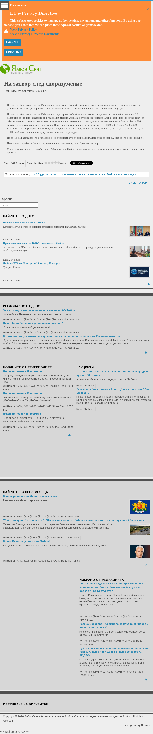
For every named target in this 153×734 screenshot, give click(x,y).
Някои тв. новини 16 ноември (22, 393)
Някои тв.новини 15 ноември (22, 414)
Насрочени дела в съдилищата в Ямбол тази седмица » (99, 174)
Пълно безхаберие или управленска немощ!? (33, 323)
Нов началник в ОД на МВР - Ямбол (24, 222)
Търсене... (8, 199)
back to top (138, 183)
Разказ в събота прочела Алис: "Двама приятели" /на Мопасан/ (112, 391)
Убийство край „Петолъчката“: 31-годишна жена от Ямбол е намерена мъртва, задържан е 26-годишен (73, 520)
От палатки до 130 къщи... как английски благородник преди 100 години (112, 373)
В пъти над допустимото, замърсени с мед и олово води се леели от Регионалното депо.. (63, 336)
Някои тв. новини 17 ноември (22, 371)
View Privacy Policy (23, 29)
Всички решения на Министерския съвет (30, 496)
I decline (13, 52)
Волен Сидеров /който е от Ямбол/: (27, 541)
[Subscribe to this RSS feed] (149, 283)
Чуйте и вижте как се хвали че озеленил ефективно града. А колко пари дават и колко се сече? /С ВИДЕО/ (114, 651)
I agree (12, 42)
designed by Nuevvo (137, 725)
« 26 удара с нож (45, 174)
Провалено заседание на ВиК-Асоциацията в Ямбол (33, 243)
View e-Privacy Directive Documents (34, 33)
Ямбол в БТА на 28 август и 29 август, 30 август (31, 263)
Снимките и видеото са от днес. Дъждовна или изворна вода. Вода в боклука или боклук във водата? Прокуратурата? (111, 587)
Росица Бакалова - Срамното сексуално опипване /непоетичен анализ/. (113, 626)
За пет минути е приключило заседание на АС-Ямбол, (39, 310)
